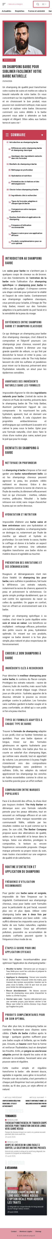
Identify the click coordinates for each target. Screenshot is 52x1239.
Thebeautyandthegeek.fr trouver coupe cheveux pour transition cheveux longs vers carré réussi (26, 1126)
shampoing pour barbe (30, 285)
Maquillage (9, 60)
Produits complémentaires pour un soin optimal (26, 242)
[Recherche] (38, 4)
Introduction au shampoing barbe (23, 142)
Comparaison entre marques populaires (23, 210)
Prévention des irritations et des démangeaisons (25, 183)
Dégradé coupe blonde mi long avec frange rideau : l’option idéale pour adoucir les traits (25, 1197)
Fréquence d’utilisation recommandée (21, 226)
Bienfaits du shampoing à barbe (23, 164)
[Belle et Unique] (15, 4)
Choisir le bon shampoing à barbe (23, 190)
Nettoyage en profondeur (22, 170)
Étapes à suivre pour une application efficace (26, 234)
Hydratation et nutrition (21, 176)
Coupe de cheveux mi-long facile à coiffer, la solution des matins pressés (25, 1146)
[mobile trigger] (5, 4)
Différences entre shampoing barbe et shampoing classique (26, 149)
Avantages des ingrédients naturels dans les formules (26, 157)
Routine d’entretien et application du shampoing (25, 218)
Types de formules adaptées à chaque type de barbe (24, 202)
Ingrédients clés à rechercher (24, 195)
